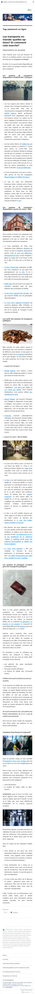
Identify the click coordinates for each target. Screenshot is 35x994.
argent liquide (22, 931)
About (5, 955)
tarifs (11, 944)
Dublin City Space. (23, 177)
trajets (28, 944)
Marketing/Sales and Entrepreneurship (16, 967)
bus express (6, 935)
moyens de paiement (15, 942)
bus (22, 933)
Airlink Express (10, 113)
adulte (15, 931)
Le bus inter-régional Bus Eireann (16, 293)
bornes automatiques (14, 933)
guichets (5, 940)
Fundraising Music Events (11, 972)
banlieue (5, 933)
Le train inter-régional (13, 548)
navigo (23, 942)
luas (7, 942)
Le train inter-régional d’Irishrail (16, 303)
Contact (5, 959)
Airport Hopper (9, 177)
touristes (23, 626)
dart (16, 937)
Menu (29, 10)
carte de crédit (14, 935)
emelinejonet (9, 929)
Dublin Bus (26, 144)
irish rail (18, 940)
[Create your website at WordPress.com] (17, 2)
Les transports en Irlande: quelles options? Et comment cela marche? (14, 41)
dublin (20, 937)
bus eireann (26, 933)
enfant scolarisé (11, 938)
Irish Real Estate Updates (11, 963)
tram (4, 945)
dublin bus (25, 937)
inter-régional (12, 940)
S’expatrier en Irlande (10, 976)
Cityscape (8, 415)
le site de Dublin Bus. (24, 167)
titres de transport (18, 944)
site (20, 200)
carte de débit (22, 935)
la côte (22, 272)
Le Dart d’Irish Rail (11, 267)
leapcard (28, 940)
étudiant (28, 931)
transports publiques (17, 945)
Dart (8, 480)
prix (9, 944)
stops (26, 468)
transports (8, 945)
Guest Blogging (8, 980)
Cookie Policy (9, 987)
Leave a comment (8, 947)
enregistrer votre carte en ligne (15, 761)
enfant (4, 938)
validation (26, 945)
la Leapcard (20, 354)
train (25, 944)
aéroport (10, 931)
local (4, 942)
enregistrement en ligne (23, 938)
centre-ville (11, 937)
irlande (23, 940)
